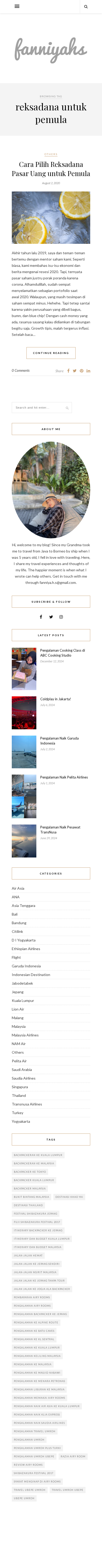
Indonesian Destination (31, 974)
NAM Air (19, 1043)
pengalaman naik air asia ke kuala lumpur (47, 1406)
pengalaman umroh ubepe (34, 1456)
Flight (16, 957)
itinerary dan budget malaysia (37, 1247)
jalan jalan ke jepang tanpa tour (39, 1280)
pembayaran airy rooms (32, 1297)
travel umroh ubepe (67, 1489)
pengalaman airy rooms (32, 1305)
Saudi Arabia (22, 1069)
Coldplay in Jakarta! (55, 699)
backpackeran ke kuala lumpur (38, 1155)
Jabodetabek (22, 983)
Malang (18, 1017)
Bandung (19, 923)
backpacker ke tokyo (30, 1171)
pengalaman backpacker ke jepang (40, 1314)
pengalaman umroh (29, 1439)
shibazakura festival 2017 (33, 1473)
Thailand (19, 1095)
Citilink (17, 931)
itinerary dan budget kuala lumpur (42, 1238)
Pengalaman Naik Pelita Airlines (64, 777)
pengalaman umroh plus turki (37, 1448)
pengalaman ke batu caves (34, 1330)
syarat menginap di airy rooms (37, 1481)
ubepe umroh (24, 1498)
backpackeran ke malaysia (34, 1163)
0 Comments (21, 370)
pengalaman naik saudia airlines (39, 1422)
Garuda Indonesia (26, 966)
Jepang (18, 992)
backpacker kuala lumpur (34, 1180)
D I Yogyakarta (24, 940)
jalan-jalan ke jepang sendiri (37, 1263)
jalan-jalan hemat (28, 1255)
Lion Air (18, 1009)
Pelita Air (19, 1061)
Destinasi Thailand (28, 1205)
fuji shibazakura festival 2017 (37, 1222)
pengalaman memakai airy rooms (39, 1397)
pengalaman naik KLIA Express (37, 1414)
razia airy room (73, 1456)
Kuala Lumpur (23, 1000)
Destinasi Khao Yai (69, 1196)
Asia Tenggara (23, 905)
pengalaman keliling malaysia (37, 1356)
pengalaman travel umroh (34, 1431)
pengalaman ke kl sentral (34, 1339)
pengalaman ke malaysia (33, 1364)
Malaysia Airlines (25, 1035)
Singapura (20, 1087)
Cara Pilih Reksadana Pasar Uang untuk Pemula (51, 169)
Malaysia (19, 1026)
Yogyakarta (21, 1121)
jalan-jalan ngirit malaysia (35, 1272)
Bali (15, 914)
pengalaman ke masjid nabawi (37, 1372)
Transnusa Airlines (27, 1104)
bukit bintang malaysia (31, 1196)
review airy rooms (28, 1464)
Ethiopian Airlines (26, 948)
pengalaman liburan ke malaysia (39, 1389)
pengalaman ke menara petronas (39, 1381)
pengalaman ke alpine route (36, 1322)
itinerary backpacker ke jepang (38, 1230)
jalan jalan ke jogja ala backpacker (42, 1289)
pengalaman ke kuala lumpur (37, 1347)
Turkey (17, 1112)
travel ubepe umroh (30, 1489)
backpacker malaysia (30, 1188)
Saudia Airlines (24, 1078)
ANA (16, 897)
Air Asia (18, 888)
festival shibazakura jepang (35, 1213)
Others (51, 154)
